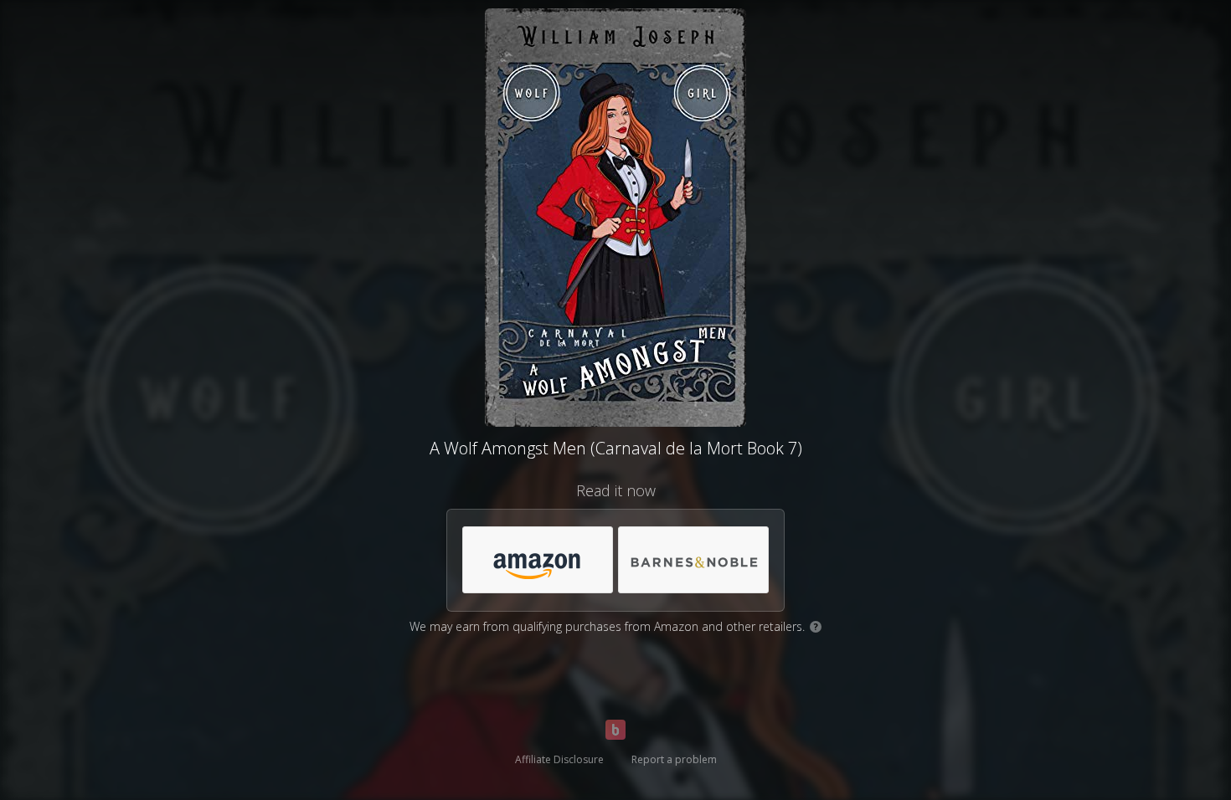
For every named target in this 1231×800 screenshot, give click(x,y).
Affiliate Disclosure (559, 759)
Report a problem (674, 759)
